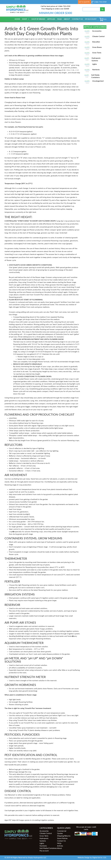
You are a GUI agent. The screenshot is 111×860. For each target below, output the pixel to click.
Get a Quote (84, 2)
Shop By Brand (38, 19)
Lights (42, 843)
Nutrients (43, 846)
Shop (24, 19)
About (67, 19)
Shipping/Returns (63, 836)
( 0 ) (104, 19)
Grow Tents (44, 836)
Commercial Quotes (61, 832)
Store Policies (62, 838)
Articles (51, 19)
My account (90, 19)
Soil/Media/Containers (47, 848)
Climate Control (46, 833)
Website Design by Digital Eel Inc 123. (92, 857)
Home (17, 19)
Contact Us (77, 19)
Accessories (44, 831)
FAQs (59, 19)
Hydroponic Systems (44, 840)
